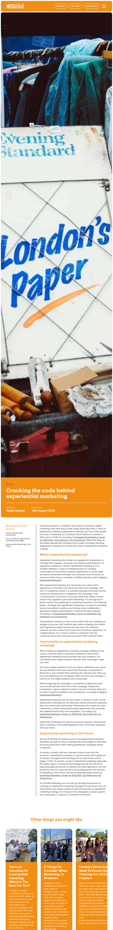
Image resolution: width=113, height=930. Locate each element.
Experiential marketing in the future (18, 545)
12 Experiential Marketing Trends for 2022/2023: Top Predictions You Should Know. (70, 714)
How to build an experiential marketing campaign (18, 539)
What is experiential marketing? (14, 534)
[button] (104, 6)
